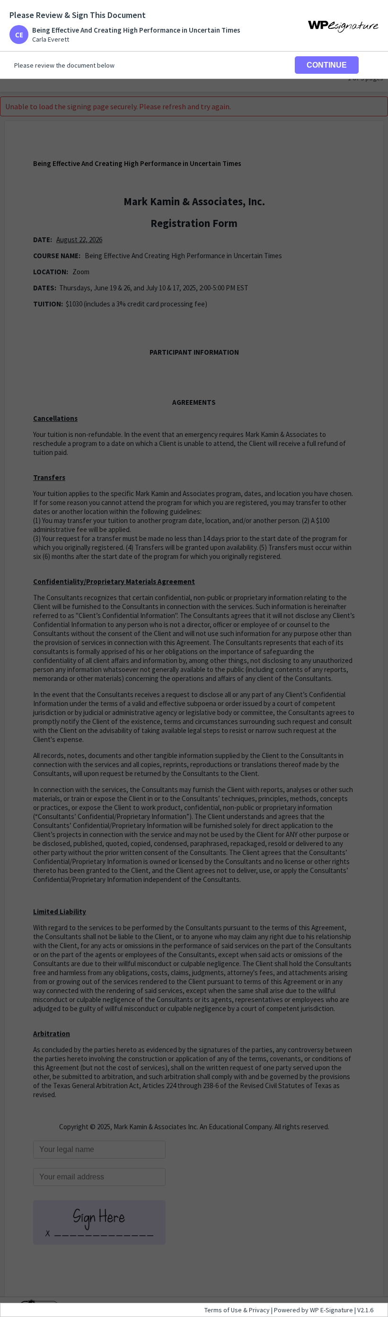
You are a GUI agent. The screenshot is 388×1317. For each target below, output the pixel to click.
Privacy (259, 1310)
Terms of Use (223, 1310)
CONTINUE (327, 65)
